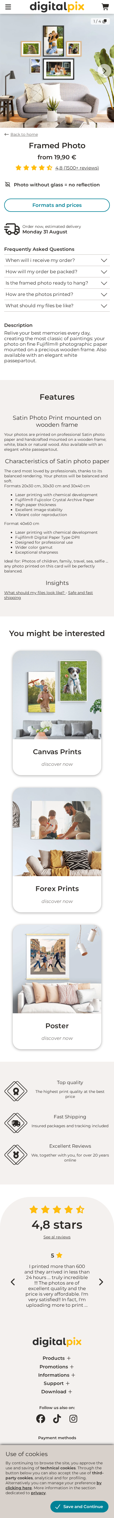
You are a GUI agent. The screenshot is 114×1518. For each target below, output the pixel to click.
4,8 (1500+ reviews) (77, 168)
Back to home (24, 134)
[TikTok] (57, 1418)
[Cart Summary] (106, 7)
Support (54, 1383)
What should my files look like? (35, 592)
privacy (38, 1492)
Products (54, 1358)
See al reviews (57, 1237)
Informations (54, 1375)
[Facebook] (40, 1418)
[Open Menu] (8, 7)
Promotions (54, 1366)
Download (54, 1391)
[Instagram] (73, 1418)
